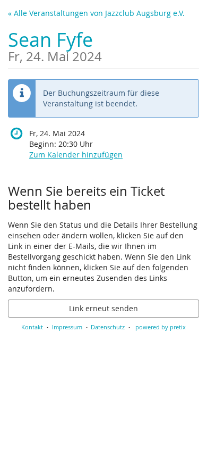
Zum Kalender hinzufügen (76, 154)
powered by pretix (160, 327)
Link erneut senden (103, 308)
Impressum (67, 327)
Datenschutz (108, 327)
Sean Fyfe (55, 45)
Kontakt (32, 327)
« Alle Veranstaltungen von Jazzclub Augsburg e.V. (96, 13)
